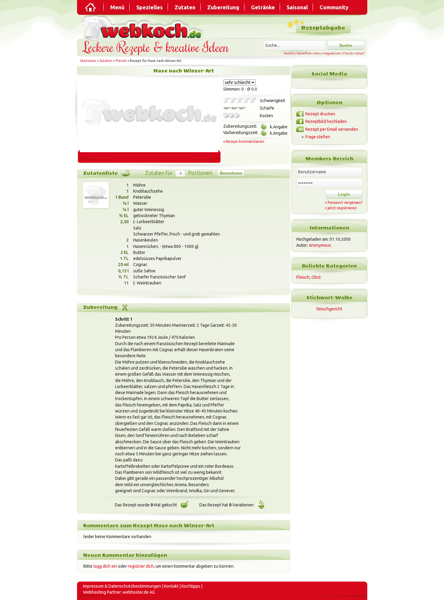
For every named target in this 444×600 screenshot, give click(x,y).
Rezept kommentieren (245, 141)
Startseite (88, 61)
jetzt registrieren (342, 208)
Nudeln (289, 53)
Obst (316, 277)
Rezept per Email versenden (331, 129)
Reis (317, 53)
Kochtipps (191, 586)
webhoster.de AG (139, 592)
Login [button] (344, 194)
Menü (117, 7)
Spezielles (149, 7)
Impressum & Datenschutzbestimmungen (122, 586)
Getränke (263, 7)
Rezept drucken (320, 113)
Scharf (360, 53)
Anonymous (320, 245)
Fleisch (348, 53)
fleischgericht (329, 308)
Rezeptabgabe (323, 28)
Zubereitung (223, 7)
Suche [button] (345, 45)
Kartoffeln (304, 53)
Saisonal (297, 7)
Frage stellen (317, 136)
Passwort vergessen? (345, 202)
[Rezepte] (90, 7)
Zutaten (185, 7)
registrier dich (141, 566)
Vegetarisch (331, 53)
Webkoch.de (143, 27)
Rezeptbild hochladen (326, 121)
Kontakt (171, 586)
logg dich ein (105, 566)
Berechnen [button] (231, 173)
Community (334, 7)
